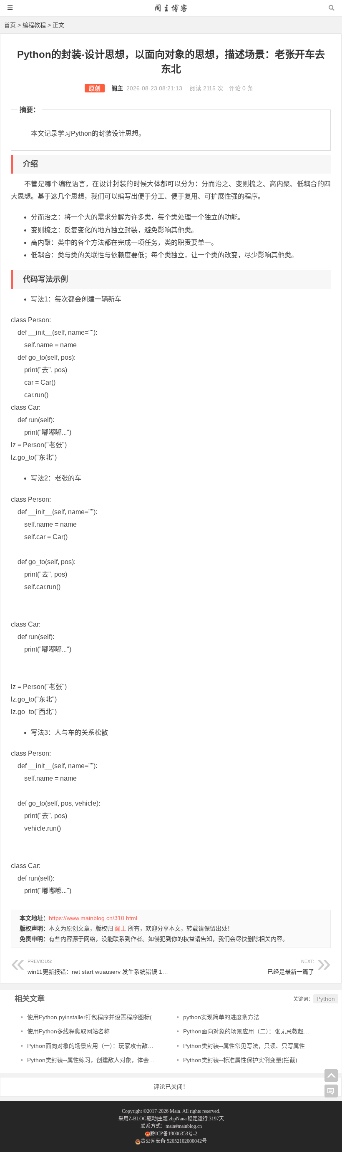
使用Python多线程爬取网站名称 (68, 1031)
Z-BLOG (137, 1119)
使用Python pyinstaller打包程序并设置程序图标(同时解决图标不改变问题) (122, 1017)
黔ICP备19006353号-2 (173, 1134)
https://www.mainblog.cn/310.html (93, 918)
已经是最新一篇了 (290, 971)
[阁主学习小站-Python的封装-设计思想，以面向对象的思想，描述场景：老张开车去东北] (171, 12)
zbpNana (177, 1119)
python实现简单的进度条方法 (221, 1017)
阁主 (117, 88)
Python (326, 998)
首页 (10, 25)
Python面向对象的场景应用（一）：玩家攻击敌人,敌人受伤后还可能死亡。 (123, 1046)
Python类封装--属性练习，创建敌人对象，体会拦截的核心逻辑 (108, 1060)
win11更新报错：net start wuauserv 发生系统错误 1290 (100, 967)
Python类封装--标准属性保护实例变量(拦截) (240, 1060)
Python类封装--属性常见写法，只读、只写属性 (244, 1046)
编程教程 (34, 25)
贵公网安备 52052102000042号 (174, 1141)
